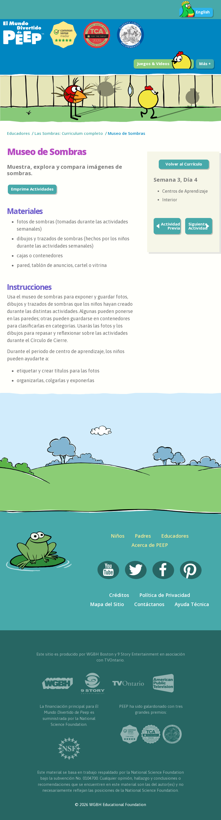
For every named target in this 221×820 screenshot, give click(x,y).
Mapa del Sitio (107, 604)
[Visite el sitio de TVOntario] (128, 683)
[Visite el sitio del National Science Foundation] (69, 748)
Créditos (119, 595)
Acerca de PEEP (150, 545)
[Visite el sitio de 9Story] (92, 683)
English (203, 12)
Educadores (18, 133)
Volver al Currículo (183, 164)
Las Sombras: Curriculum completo (68, 133)
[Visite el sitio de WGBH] (57, 683)
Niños (118, 536)
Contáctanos (149, 604)
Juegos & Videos (153, 63)
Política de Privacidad (164, 595)
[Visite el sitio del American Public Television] (163, 683)
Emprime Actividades (32, 189)
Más (204, 63)
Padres (143, 536)
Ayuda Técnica (192, 604)
